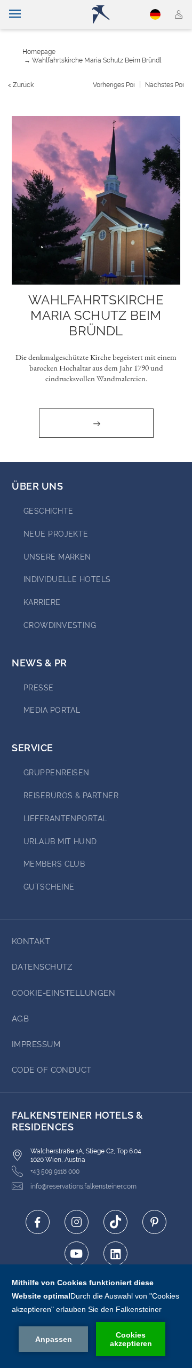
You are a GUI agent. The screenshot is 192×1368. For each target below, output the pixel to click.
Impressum (36, 1044)
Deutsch (157, 14)
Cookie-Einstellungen (63, 993)
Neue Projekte (56, 534)
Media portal (51, 710)
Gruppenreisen (56, 772)
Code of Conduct (52, 1070)
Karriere (42, 602)
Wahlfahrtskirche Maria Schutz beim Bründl (96, 60)
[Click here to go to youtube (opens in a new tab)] (77, 1253)
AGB (20, 1019)
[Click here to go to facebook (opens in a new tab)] (38, 1222)
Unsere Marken (57, 557)
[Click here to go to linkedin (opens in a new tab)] (115, 1253)
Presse (38, 687)
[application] (96, 1316)
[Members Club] (178, 14)
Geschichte (48, 511)
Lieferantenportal (65, 818)
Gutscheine (49, 887)
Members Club (54, 864)
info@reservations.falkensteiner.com (83, 1186)
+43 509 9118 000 (54, 1171)
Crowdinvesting (59, 625)
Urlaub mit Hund (60, 841)
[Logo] (101, 14)
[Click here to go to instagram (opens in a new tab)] (77, 1222)
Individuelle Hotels (67, 579)
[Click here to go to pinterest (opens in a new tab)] (154, 1222)
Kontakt (31, 941)
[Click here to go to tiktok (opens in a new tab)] (115, 1222)
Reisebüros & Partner (70, 795)
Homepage (38, 52)
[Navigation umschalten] (15, 14)
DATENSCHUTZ (42, 967)
